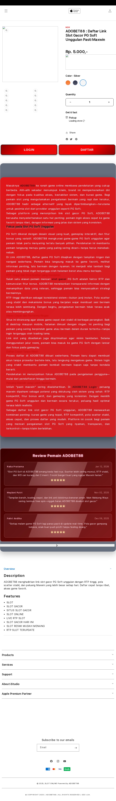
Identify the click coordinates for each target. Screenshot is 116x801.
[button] (6, 11)
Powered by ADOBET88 (68, 784)
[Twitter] (72, 140)
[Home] (74, 11)
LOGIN (29, 149)
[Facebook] (68, 140)
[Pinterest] (77, 140)
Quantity (71, 94)
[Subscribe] (75, 748)
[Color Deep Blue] (75, 82)
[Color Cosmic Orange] (68, 82)
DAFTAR (87, 149)
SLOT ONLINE (51, 784)
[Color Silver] (83, 83)
